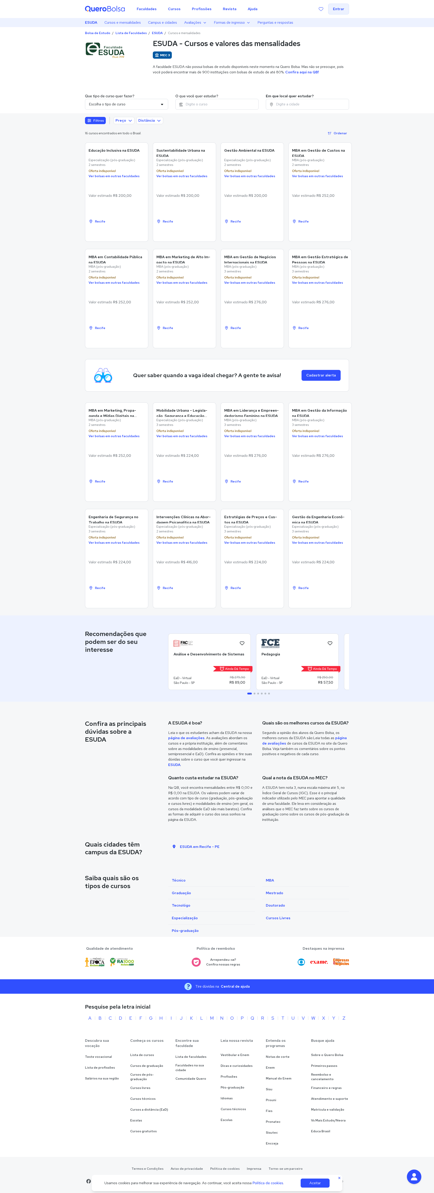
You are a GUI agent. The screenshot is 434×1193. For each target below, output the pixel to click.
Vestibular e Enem (235, 1055)
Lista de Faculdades (131, 33)
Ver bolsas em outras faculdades (114, 176)
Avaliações (192, 22)
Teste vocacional (98, 1057)
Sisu (269, 1089)
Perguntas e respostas (275, 22)
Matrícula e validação (327, 1109)
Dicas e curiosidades (236, 1066)
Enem (270, 1067)
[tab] (249, 693)
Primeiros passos (324, 1066)
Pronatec (273, 1122)
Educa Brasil (320, 1131)
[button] (414, 1177)
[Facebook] (88, 1181)
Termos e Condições (147, 1169)
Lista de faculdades (190, 1057)
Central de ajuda (235, 986)
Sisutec (272, 1132)
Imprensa (254, 1169)
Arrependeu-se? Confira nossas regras (223, 962)
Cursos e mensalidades (122, 22)
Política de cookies (225, 1169)
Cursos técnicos (143, 1099)
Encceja (272, 1143)
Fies (269, 1111)
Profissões (229, 1077)
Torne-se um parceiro (286, 1169)
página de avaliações (186, 738)
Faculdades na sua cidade (189, 1067)
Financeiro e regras (326, 1088)
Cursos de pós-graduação (142, 1076)
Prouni (271, 1100)
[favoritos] (321, 9)
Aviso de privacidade (187, 1169)
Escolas (136, 1120)
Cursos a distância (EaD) (149, 1109)
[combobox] (217, 104)
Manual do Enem (278, 1078)
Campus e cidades (162, 22)
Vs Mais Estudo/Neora (328, 1120)
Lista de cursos (142, 1055)
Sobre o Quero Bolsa (327, 1055)
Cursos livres (140, 1088)
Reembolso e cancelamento (322, 1076)
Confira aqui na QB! (302, 72)
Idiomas (227, 1098)
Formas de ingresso (229, 22)
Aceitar (315, 1183)
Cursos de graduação (146, 1066)
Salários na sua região (102, 1078)
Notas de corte (278, 1057)
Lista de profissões (100, 1067)
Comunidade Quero (190, 1079)
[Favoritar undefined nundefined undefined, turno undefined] (242, 643)
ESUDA (91, 22)
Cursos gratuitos (143, 1131)
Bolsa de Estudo (97, 33)
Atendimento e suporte (329, 1099)
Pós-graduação (232, 1087)
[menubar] (197, 9)
